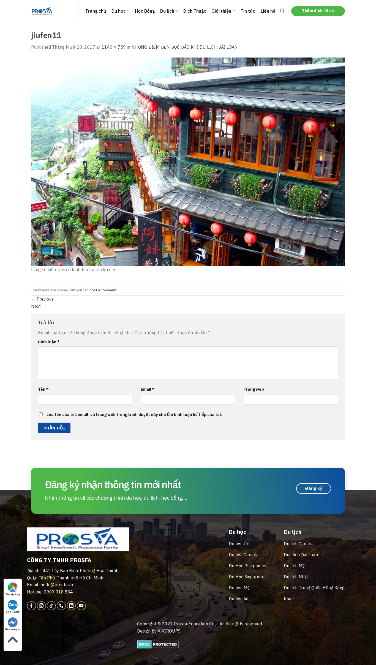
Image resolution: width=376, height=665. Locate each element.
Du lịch (167, 11)
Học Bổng (145, 11)
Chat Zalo (13, 612)
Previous (42, 299)
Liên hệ (268, 11)
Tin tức (248, 11)
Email (148, 389)
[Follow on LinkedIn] (71, 605)
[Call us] (61, 605)
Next (38, 306)
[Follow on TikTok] (51, 605)
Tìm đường (12, 594)
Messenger (13, 629)
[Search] (282, 11)
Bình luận (49, 341)
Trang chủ (95, 11)
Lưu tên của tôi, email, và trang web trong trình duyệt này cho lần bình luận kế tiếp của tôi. (134, 414)
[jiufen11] (188, 161)
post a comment (102, 290)
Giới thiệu (221, 11)
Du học (118, 11)
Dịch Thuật (194, 11)
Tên (43, 389)
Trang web (254, 389)
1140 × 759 (114, 47)
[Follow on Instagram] (41, 605)
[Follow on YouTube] (81, 605)
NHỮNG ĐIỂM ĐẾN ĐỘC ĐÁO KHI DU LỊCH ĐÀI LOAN (184, 47)
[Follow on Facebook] (31, 605)
